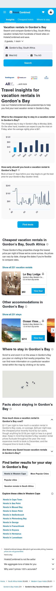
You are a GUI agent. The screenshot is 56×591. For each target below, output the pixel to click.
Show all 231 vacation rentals (17, 267)
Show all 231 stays (11, 314)
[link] (28, 224)
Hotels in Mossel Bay (13, 507)
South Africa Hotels (15, 581)
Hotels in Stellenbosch (13, 514)
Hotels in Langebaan (12, 537)
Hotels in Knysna (11, 529)
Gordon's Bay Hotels (11, 586)
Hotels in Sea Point (12, 503)
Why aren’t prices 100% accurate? (20, 569)
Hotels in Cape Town (12, 499)
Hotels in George (11, 522)
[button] (5, 12)
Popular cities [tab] (10, 479)
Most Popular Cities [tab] (40, 473)
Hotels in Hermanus (12, 533)
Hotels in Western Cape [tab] (15, 473)
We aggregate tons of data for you (20, 564)
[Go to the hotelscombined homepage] (19, 12)
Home (2, 581)
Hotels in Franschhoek (13, 526)
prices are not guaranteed (13, 551)
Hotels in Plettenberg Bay (15, 518)
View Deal (38, 290)
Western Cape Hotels (39, 581)
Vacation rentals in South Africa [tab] (19, 486)
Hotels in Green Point (13, 511)
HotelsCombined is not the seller (19, 559)
